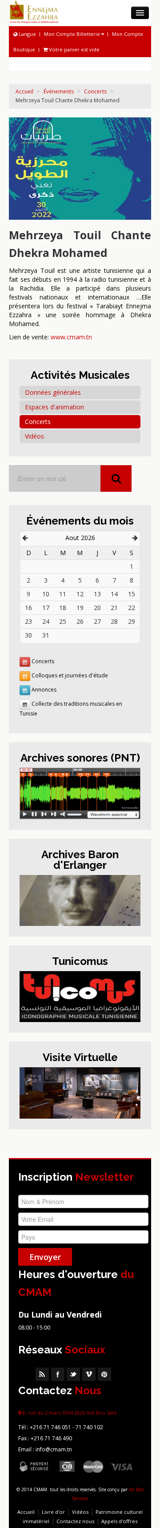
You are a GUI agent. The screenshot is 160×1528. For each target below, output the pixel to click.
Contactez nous (75, 1521)
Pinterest (104, 1374)
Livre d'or (53, 1512)
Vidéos (34, 436)
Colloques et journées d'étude (70, 675)
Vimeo (89, 1374)
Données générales (53, 392)
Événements (59, 91)
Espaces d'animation (54, 407)
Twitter (73, 1374)
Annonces (44, 689)
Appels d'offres (119, 1521)
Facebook (57, 1374)
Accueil (24, 91)
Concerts (95, 91)
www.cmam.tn (71, 337)
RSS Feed (42, 1374)
